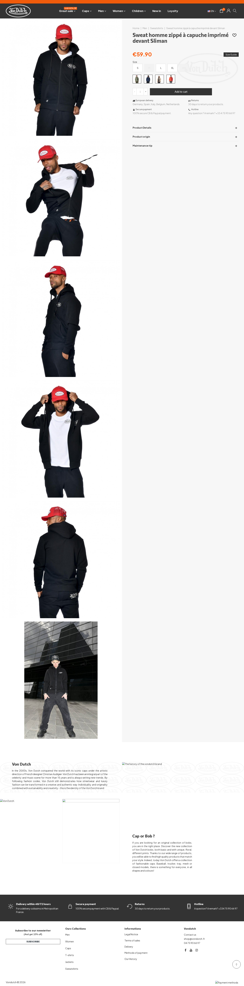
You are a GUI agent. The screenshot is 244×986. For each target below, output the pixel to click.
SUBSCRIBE (33, 941)
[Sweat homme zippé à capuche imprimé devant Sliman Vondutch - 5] (61, 616)
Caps (85, 11)
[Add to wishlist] (234, 35)
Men (101, 11)
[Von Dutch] (18, 11)
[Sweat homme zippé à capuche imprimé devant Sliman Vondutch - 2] (61, 254)
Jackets (69, 961)
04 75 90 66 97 (192, 942)
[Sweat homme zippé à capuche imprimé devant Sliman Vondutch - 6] (61, 736)
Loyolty (173, 11)
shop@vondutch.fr (194, 938)
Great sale (67, 10)
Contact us (190, 934)
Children (137, 11)
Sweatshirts (71, 968)
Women (118, 11)
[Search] (235, 10)
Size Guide (231, 54)
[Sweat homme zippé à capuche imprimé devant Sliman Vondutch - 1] (61, 133)
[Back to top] (236, 964)
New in (156, 11)
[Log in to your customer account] (228, 11)
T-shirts (69, 955)
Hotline (198, 903)
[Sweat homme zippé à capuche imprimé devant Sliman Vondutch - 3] (61, 375)
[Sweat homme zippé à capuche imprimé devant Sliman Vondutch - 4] (61, 495)
